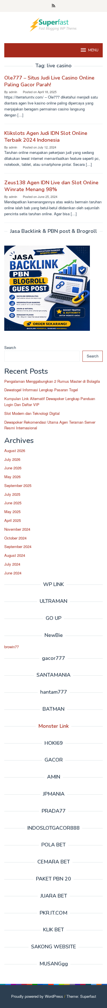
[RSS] (53, 6)
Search (10, 347)
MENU (93, 50)
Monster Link (53, 726)
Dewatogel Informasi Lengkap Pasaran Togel (41, 389)
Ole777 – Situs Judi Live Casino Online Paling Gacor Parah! (49, 81)
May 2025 (12, 511)
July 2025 (12, 494)
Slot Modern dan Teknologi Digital (32, 413)
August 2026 (14, 450)
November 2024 (17, 529)
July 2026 (12, 459)
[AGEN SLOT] (53, 24)
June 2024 (12, 573)
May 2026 (12, 476)
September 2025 (17, 485)
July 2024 (12, 564)
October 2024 (15, 538)
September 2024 (17, 546)
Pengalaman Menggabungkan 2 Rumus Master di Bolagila (52, 381)
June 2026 (12, 467)
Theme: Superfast (81, 996)
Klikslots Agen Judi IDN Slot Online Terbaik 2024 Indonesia (45, 136)
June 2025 (12, 502)
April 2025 (12, 520)
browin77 (11, 646)
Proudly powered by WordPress (37, 996)
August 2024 (14, 555)
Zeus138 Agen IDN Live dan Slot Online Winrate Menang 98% (51, 186)
